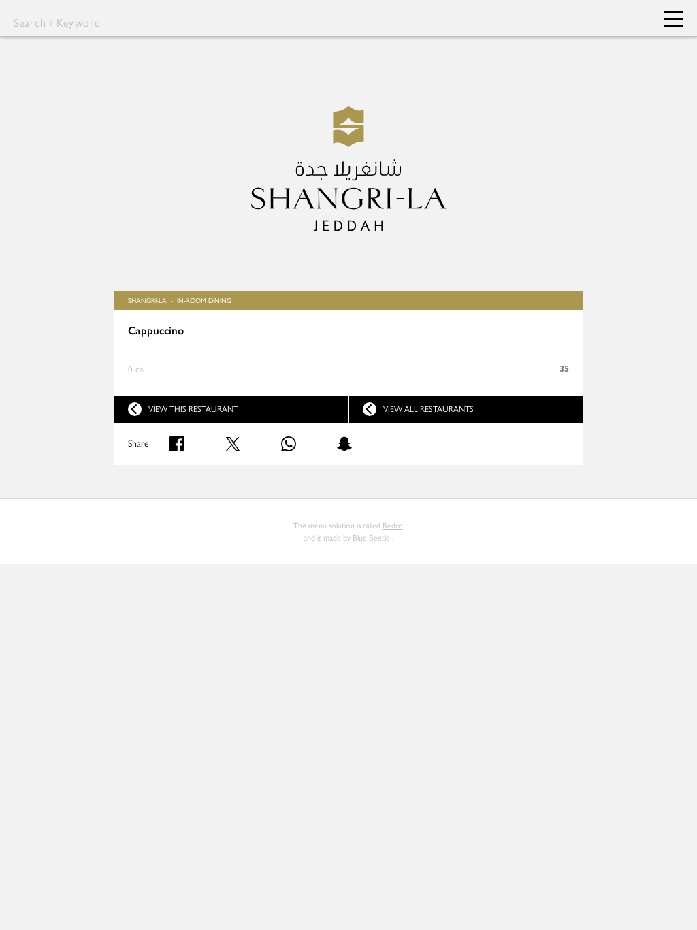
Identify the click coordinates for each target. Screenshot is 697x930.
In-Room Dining (204, 300)
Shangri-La (147, 300)
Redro (393, 525)
